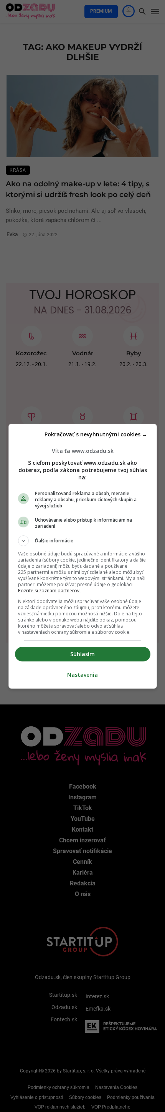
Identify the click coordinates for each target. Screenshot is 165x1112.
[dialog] (82, 556)
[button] (82, 540)
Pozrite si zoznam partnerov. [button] (49, 590)
